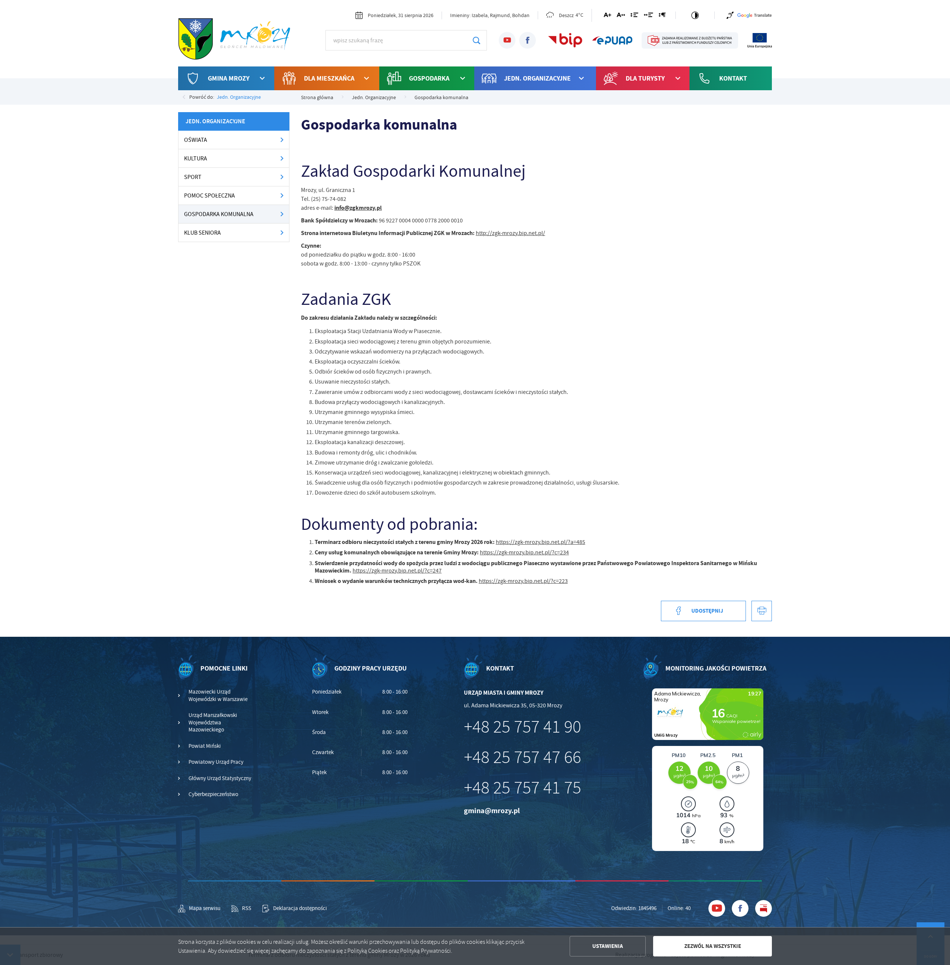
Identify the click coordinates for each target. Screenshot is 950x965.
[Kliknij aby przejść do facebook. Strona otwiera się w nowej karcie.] (527, 40)
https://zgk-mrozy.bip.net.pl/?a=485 (540, 542)
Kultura (195, 158)
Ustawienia (607, 946)
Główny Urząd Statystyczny (220, 778)
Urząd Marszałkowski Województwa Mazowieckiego (213, 722)
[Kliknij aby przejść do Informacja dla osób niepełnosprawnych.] (730, 15)
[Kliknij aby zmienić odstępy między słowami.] (648, 16)
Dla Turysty (645, 78)
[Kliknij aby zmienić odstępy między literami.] (621, 16)
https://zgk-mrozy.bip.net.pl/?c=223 (523, 581)
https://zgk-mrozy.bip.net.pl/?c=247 (397, 570)
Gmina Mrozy (228, 78)
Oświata (195, 140)
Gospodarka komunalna (218, 214)
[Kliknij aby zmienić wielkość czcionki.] (607, 16)
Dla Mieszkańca (329, 78)
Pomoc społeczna (209, 195)
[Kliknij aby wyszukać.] (476, 40)
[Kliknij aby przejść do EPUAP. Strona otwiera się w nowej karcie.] (612, 40)
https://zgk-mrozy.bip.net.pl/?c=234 (524, 552)
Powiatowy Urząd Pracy (216, 762)
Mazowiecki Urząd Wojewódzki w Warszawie (218, 695)
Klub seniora (202, 233)
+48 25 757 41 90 (522, 727)
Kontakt (733, 78)
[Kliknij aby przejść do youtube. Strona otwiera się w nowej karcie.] (507, 40)
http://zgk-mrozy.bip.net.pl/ (510, 233)
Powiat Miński (205, 746)
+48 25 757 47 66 (522, 757)
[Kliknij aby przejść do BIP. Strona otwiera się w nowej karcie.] (565, 40)
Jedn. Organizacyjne (537, 78)
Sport (193, 177)
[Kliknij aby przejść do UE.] (759, 40)
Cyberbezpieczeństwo (213, 794)
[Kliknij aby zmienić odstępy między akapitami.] (662, 16)
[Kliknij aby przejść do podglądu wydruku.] (761, 611)
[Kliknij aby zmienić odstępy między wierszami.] (634, 16)
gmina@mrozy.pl (492, 811)
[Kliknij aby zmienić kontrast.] (695, 15)
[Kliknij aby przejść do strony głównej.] (237, 39)
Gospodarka (429, 78)
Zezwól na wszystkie (712, 946)
